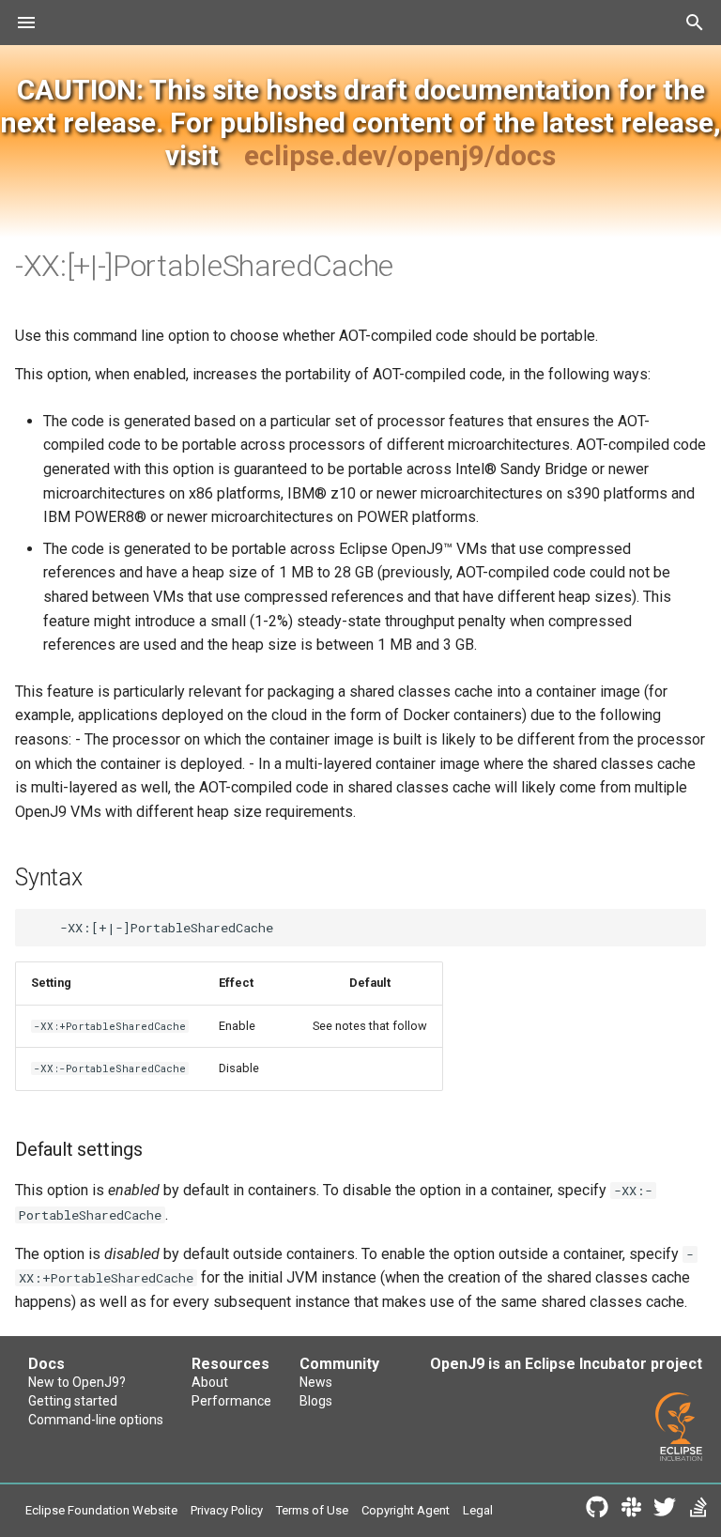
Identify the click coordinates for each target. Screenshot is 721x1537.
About (210, 1382)
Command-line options (95, 1419)
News (315, 1382)
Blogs (315, 1400)
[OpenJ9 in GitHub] (597, 1511)
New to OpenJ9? (77, 1382)
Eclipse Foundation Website (101, 1510)
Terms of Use (312, 1510)
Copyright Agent (405, 1510)
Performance (231, 1400)
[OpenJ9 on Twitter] (665, 1511)
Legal (478, 1510)
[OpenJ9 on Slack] (631, 1511)
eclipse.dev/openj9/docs (400, 155)
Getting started (72, 1400)
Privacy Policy (227, 1510)
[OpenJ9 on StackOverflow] (698, 1511)
